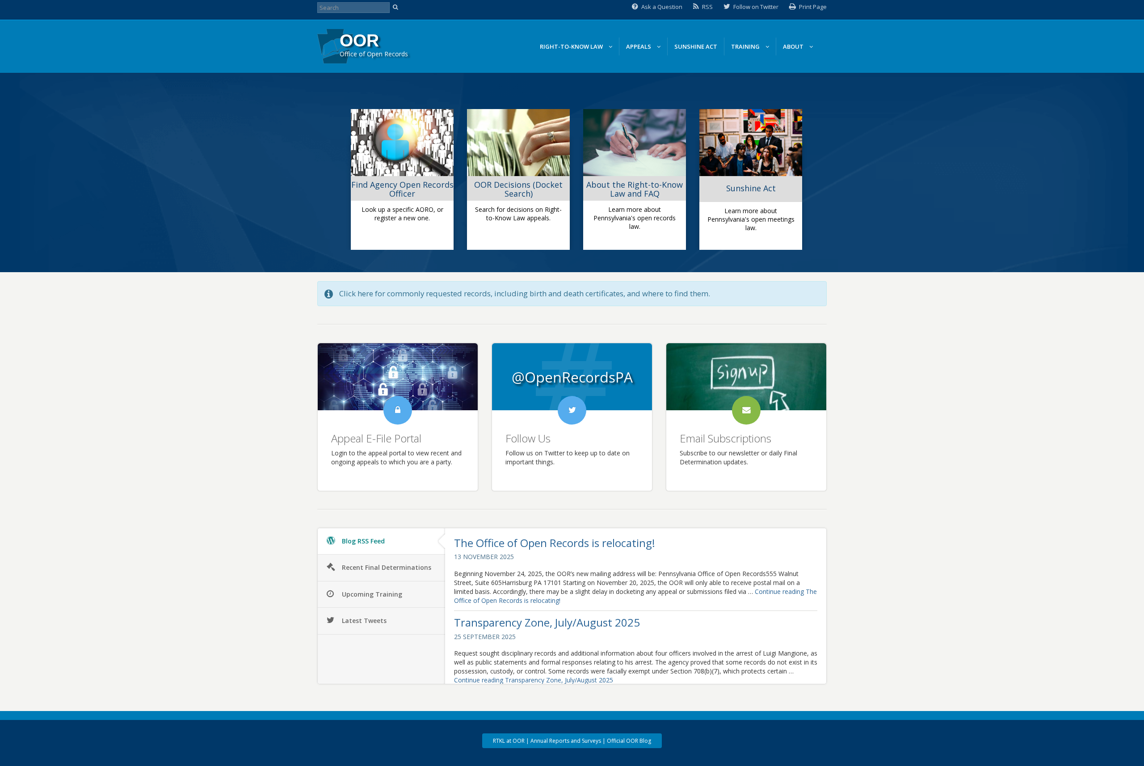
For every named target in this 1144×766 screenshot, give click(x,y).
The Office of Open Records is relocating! (554, 542)
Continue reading (533, 680)
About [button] (794, 46)
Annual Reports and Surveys (565, 741)
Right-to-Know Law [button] (572, 46)
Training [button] (746, 46)
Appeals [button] (639, 46)
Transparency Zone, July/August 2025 (547, 622)
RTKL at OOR (509, 741)
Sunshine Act (695, 46)
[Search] (396, 7)
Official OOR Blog (629, 741)
